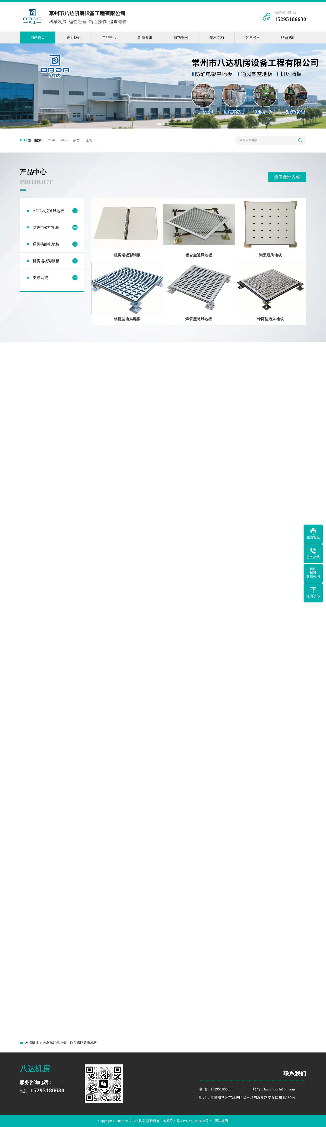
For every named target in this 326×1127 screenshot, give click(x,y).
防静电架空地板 (46, 227)
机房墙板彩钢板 (46, 261)
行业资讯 (286, 925)
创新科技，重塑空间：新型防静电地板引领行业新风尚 (165, 1035)
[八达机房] (75, 25)
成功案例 (181, 37)
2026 (51, 140)
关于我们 (73, 37)
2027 (64, 140)
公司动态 (244, 925)
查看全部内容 (287, 176)
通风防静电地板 (46, 244)
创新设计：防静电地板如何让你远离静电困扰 (62, 1024)
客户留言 (252, 37)
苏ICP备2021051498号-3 (193, 1121)
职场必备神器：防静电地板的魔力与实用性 (252, 1024)
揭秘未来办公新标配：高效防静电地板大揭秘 (62, 1035)
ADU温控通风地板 (48, 211)
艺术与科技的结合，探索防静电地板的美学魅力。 (161, 1024)
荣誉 (76, 140)
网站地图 (221, 1121)
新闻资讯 (145, 37)
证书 (88, 140)
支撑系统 (40, 278)
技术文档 (217, 37)
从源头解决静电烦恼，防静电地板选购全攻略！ (255, 1035)
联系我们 (288, 37)
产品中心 (109, 37)
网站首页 (38, 37)
